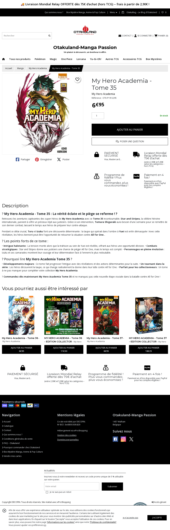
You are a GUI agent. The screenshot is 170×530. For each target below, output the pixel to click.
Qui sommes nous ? (12, 434)
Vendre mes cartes (12, 456)
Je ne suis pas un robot (60, 492)
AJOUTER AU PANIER (130, 129)
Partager (25, 159)
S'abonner (112, 486)
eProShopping (64, 502)
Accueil (8, 68)
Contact (7, 430)
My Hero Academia (38, 68)
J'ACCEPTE (157, 517)
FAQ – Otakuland (11, 443)
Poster (66, 159)
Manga (20, 68)
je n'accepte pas (130, 517)
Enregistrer (46, 159)
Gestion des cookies (66, 435)
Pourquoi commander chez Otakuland (21, 447)
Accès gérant (160, 502)
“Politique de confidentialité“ (103, 522)
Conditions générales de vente (18, 438)
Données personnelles (68, 439)
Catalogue (8, 426)
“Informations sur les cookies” (61, 522)
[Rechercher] (49, 35)
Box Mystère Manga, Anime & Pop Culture (23, 451)
